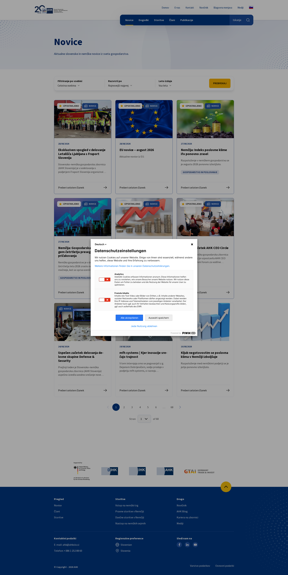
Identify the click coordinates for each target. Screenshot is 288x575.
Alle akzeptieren (129, 317)
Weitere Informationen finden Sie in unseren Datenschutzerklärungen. (132, 266)
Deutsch (99, 244)
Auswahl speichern (158, 317)
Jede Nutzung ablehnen (144, 326)
